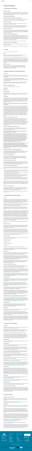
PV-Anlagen (10, 435)
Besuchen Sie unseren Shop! (27, 434)
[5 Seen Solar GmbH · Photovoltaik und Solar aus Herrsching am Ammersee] (3, 1)
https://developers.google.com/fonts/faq (20, 401)
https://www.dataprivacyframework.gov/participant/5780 (18, 427)
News (17, 436)
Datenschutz (18, 438)
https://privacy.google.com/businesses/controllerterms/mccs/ (13, 360)
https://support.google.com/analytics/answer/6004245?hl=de (13, 380)
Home (17, 435)
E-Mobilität (10, 438)
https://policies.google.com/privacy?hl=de (15, 402)
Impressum (18, 439)
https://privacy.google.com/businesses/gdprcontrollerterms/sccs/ (11, 420)
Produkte (10, 436)
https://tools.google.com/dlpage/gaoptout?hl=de (9, 378)
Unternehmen (10, 439)
